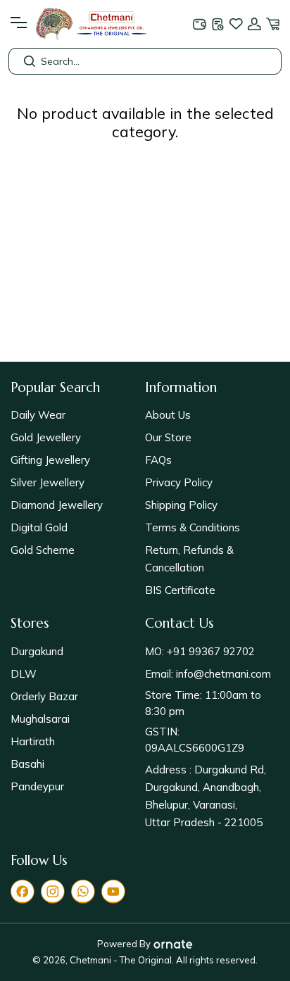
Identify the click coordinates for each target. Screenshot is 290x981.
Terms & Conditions (192, 527)
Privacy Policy (179, 482)
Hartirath (33, 741)
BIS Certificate (180, 590)
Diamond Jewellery (57, 505)
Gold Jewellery (46, 437)
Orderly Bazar (44, 696)
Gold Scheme (43, 550)
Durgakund (37, 651)
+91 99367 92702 (209, 651)
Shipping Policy (181, 505)
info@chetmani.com (222, 674)
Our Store (168, 437)
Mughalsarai (40, 719)
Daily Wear (38, 415)
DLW (24, 674)
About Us (168, 415)
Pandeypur (37, 786)
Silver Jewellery (47, 482)
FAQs (158, 460)
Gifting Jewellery (50, 460)
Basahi (27, 764)
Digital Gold (39, 527)
